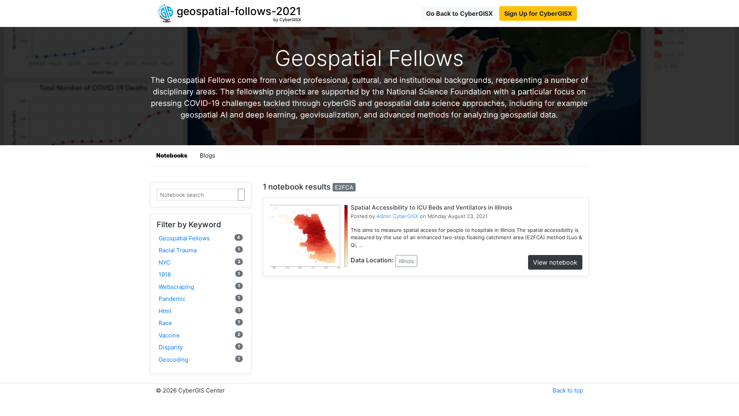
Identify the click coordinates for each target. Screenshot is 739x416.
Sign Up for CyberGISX (538, 13)
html (199, 311)
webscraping (199, 286)
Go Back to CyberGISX (459, 13)
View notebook (555, 262)
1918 (199, 274)
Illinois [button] (406, 261)
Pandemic (199, 298)
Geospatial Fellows (199, 238)
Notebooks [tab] (171, 155)
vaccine (199, 335)
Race (199, 323)
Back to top (568, 390)
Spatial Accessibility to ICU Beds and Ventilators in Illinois (431, 207)
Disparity (199, 347)
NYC (199, 262)
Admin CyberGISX (397, 216)
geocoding (199, 359)
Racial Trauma (199, 250)
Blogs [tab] (207, 155)
